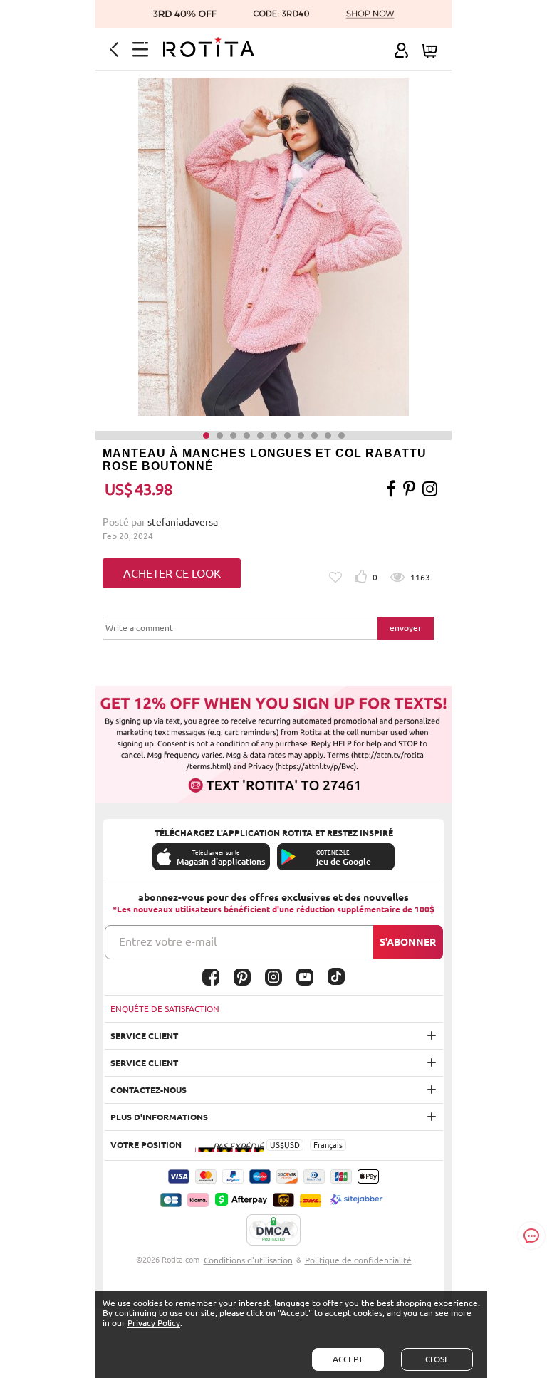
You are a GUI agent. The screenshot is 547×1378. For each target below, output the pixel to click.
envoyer (406, 627)
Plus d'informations (159, 1117)
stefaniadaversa (182, 522)
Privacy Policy (153, 1322)
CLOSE (437, 1359)
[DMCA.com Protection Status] (273, 1230)
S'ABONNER (408, 942)
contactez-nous (148, 1090)
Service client (144, 1035)
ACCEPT (348, 1359)
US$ (277, 1145)
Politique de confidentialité (358, 1260)
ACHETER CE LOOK (172, 573)
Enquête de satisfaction (164, 1008)
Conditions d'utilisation (248, 1260)
